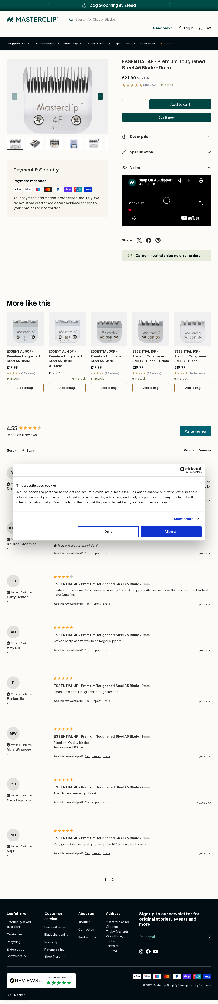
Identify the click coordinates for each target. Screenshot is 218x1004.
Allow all (171, 531)
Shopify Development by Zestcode (189, 985)
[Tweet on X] (139, 240)
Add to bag (25, 388)
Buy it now (166, 117)
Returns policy (54, 949)
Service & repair (55, 927)
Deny (108, 531)
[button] (205, 28)
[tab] (197, 451)
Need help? (162, 28)
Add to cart (180, 104)
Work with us (87, 937)
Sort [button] (10, 450)
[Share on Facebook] (148, 240)
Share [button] (106, 553)
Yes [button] (87, 553)
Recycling (13, 942)
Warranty (50, 942)
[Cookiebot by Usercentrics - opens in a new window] (183, 470)
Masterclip (159, 985)
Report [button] (96, 553)
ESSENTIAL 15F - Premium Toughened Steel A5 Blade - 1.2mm (150, 356)
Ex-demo (167, 43)
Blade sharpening (56, 934)
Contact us (148, 43)
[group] (29, 428)
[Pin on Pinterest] (158, 240)
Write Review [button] (196, 431)
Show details (183, 519)
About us (84, 922)
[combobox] (122, 19)
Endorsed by (15, 949)
